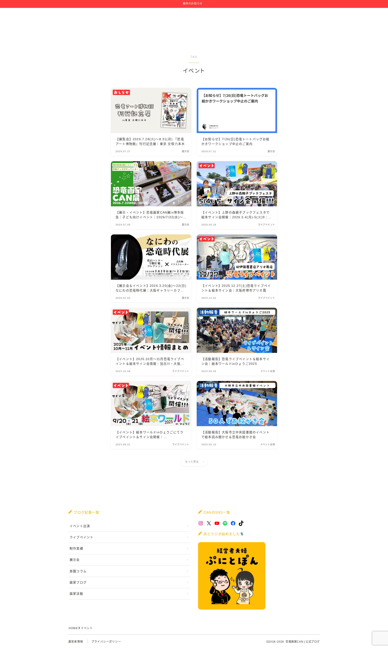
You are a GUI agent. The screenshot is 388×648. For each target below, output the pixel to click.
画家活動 (76, 593)
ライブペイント (81, 537)
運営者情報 (75, 641)
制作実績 (76, 548)
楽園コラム (78, 571)
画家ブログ (78, 582)
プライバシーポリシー (106, 641)
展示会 (75, 559)
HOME (73, 628)
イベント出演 (80, 526)
